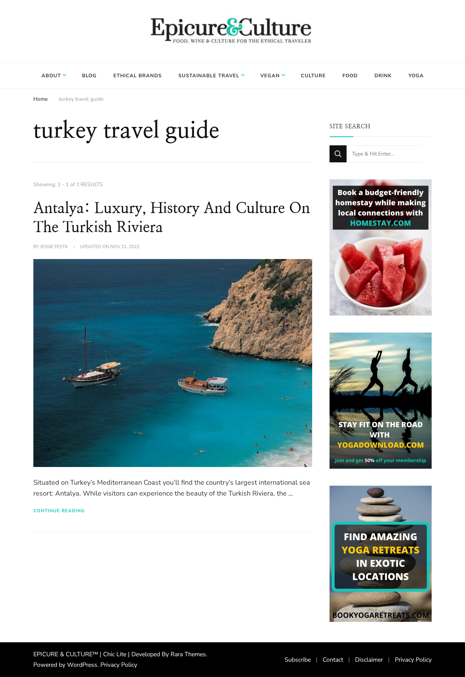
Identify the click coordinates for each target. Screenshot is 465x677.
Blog (89, 75)
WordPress (82, 665)
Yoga (416, 75)
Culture (313, 75)
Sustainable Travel (208, 75)
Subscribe (298, 660)
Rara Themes (188, 654)
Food (350, 75)
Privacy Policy (118, 665)
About (51, 75)
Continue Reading (59, 510)
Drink (383, 75)
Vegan (270, 75)
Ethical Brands (137, 75)
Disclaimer (369, 660)
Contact (333, 660)
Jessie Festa (54, 247)
